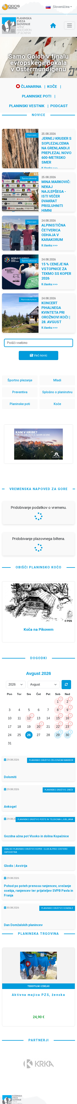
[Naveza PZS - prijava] (13, 7)
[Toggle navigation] (69, 25)
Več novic (40, 355)
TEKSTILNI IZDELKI (38, 1090)
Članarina (30, 86)
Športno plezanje (20, 380)
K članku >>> (49, 168)
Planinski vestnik (26, 106)
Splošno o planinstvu (57, 392)
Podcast (59, 106)
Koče (52, 86)
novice (38, 115)
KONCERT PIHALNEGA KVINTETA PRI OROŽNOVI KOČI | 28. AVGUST (55, 312)
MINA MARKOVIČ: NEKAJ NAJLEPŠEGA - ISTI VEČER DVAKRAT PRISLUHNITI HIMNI (55, 196)
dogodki (38, 762)
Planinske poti (36, 96)
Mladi (57, 380)
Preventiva (19, 392)
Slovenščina (60, 7)
